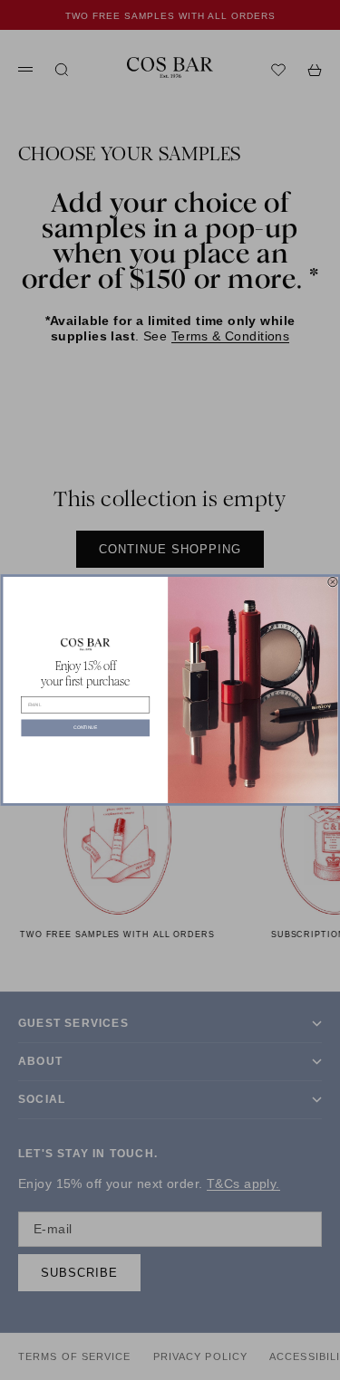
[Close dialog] (331, 581)
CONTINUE (85, 728)
